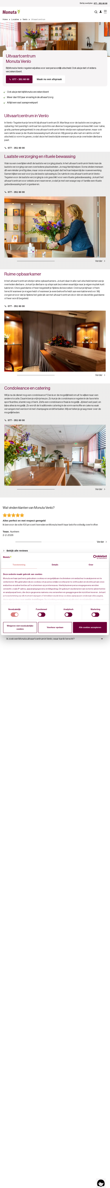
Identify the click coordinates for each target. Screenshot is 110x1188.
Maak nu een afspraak (49, 79)
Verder (98, 261)
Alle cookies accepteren (90, 627)
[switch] (41, 615)
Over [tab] (91, 565)
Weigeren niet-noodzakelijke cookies (20, 627)
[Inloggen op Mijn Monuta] (101, 12)
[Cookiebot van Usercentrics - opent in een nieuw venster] (95, 557)
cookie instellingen (34, 599)
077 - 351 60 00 (100, 3)
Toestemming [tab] (19, 565)
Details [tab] (55, 565)
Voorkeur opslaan (55, 627)
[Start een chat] (101, 1183)
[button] (55, 639)
